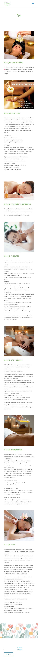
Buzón (8, 654)
